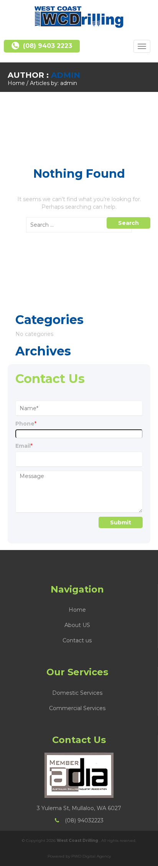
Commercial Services (77, 708)
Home (16, 83)
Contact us (77, 640)
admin (65, 75)
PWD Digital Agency (91, 856)
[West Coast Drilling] (79, 17)
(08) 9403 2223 (47, 45)
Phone (25, 423)
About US (77, 625)
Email (24, 445)
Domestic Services (77, 692)
